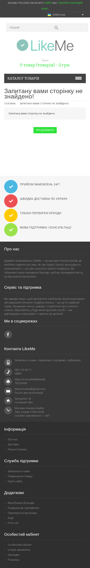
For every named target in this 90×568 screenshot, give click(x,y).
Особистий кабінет (20, 545)
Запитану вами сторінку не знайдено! (44, 103)
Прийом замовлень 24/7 (40, 184)
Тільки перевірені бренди (40, 213)
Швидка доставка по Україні (43, 199)
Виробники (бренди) (21, 503)
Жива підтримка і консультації (45, 227)
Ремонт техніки (17, 449)
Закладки (13, 555)
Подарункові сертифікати (23, 508)
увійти (48, 2)
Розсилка (13, 560)
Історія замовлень (19, 550)
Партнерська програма (22, 513)
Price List (13, 523)
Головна (9, 103)
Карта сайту (15, 481)
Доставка (13, 444)
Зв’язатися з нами (19, 471)
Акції (10, 518)
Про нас (13, 439)
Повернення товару (20, 476)
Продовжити (45, 130)
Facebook (8, 334)
